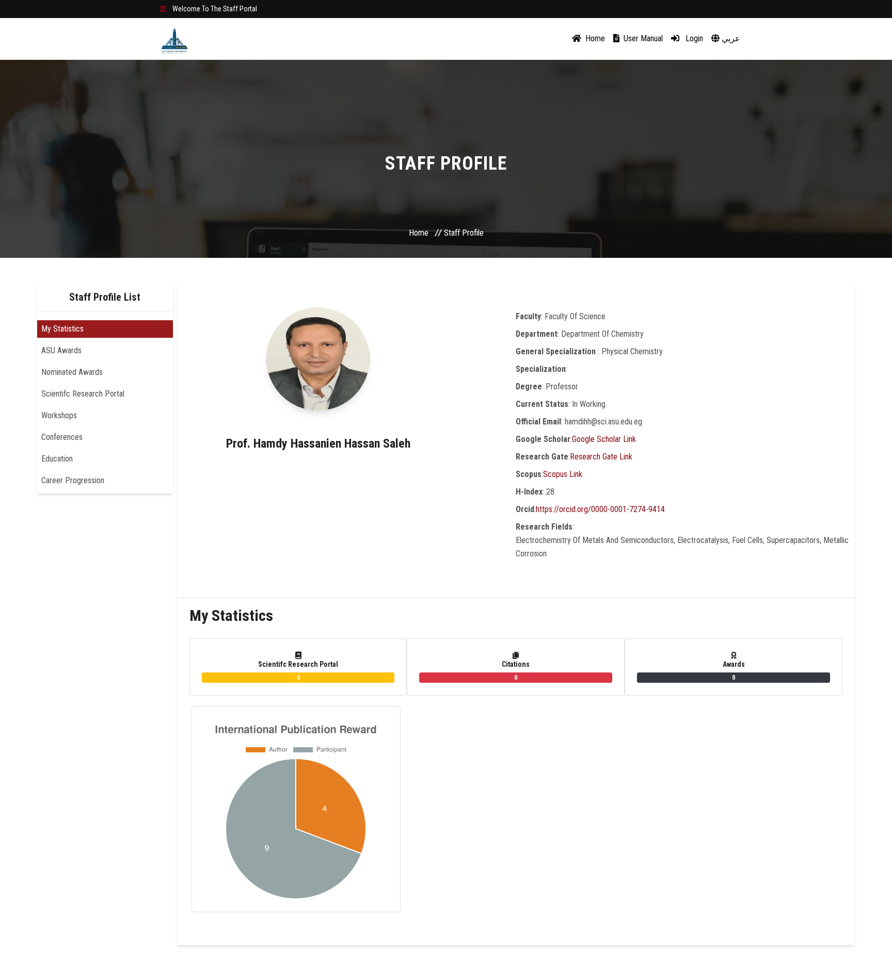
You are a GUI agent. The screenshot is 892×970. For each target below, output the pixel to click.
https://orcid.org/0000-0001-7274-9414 (600, 509)
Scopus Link (562, 474)
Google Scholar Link (604, 439)
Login (693, 38)
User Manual (642, 38)
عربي (730, 38)
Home (594, 38)
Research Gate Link (601, 457)
